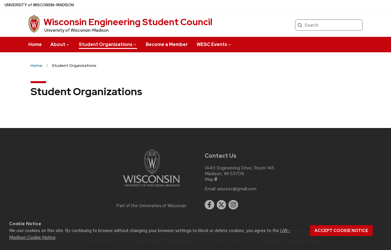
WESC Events (212, 44)
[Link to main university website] (151, 188)
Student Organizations (106, 44)
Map (209, 179)
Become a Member (167, 44)
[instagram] (233, 205)
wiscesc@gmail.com (236, 189)
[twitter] (221, 205)
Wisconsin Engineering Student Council (128, 22)
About (57, 44)
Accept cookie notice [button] (341, 230)
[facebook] (209, 205)
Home (35, 44)
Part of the (151, 206)
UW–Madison (39, 5)
